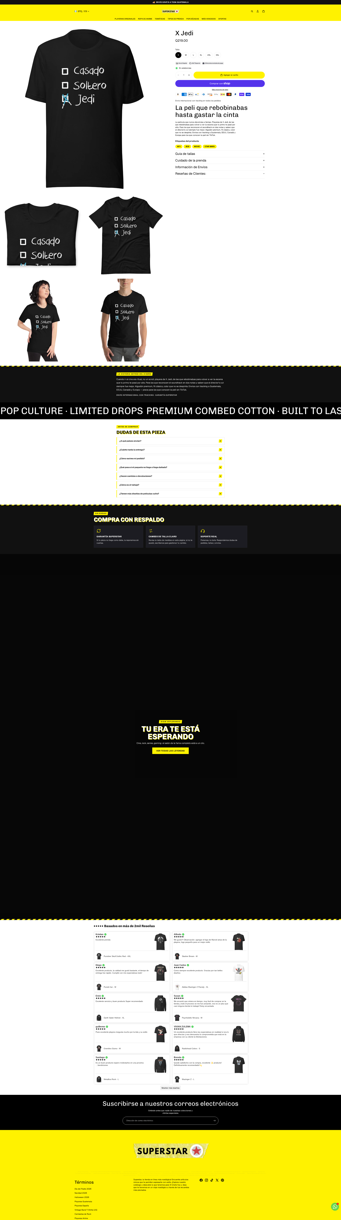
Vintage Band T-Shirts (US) (86, 1210)
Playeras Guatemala (83, 1201)
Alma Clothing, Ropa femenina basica (173, 1173)
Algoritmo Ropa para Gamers (180, 1171)
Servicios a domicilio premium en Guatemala (156, 1171)
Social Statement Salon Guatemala (150, 1173)
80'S (179, 147)
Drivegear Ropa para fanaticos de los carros (227, 1171)
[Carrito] (263, 11)
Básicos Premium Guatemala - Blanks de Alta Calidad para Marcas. (197, 1175)
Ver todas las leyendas (170, 750)
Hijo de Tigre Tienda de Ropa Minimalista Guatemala (106, 1171)
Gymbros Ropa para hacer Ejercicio (201, 1171)
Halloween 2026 (82, 1197)
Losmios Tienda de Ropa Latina (132, 1171)
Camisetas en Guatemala (168, 1175)
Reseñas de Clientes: (190, 173)
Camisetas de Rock (83, 1214)
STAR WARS (210, 147)
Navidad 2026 (81, 1193)
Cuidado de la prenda (190, 160)
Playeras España (82, 1205)
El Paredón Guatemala (249, 1171)
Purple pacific (241, 1173)
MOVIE (197, 147)
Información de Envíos (191, 167)
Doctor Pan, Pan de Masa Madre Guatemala (124, 1173)
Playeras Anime (81, 1218)
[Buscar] (252, 11)
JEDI (187, 147)
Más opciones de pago (220, 90)
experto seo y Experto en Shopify (197, 1173)
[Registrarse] (214, 1120)
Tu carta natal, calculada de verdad (148, 1175)
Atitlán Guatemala (83, 1171)
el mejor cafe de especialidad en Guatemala (221, 1173)
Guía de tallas (185, 154)
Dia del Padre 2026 (83, 1189)
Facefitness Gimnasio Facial (101, 1173)
